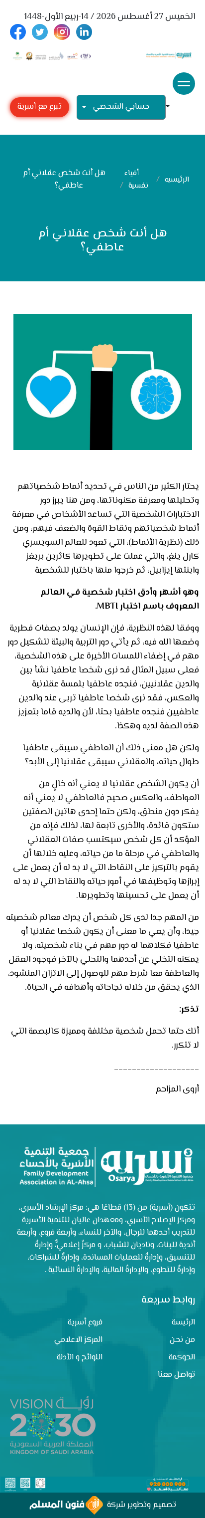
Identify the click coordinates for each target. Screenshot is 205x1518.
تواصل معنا (176, 1375)
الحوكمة (182, 1357)
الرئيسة (183, 1322)
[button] (172, 107)
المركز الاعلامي (78, 1340)
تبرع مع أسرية (39, 107)
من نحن (182, 1340)
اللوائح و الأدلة (79, 1357)
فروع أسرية (85, 1322)
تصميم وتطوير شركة (139, 1505)
